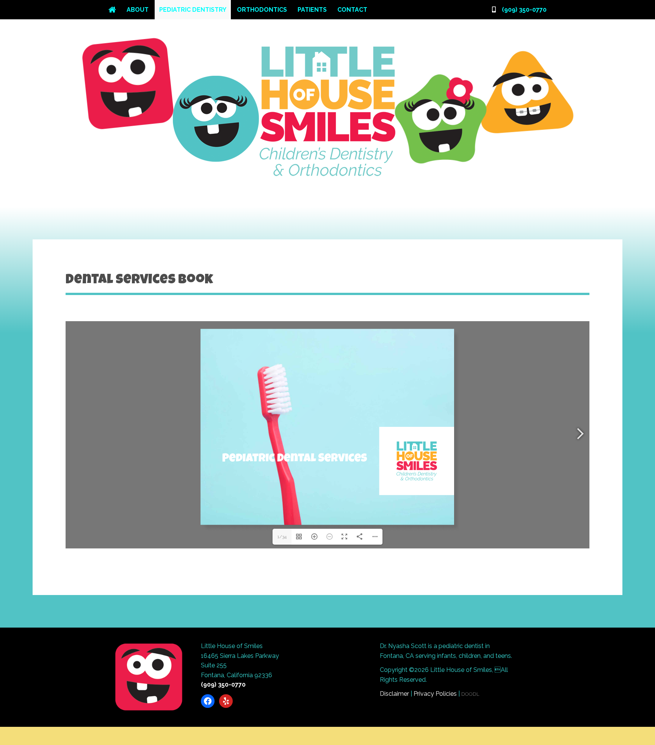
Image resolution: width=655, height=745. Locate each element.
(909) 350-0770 (524, 9)
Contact (352, 9)
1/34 (282, 536)
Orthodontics (262, 9)
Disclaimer (394, 693)
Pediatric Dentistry (192, 9)
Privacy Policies (435, 693)
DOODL (470, 694)
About (138, 9)
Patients (312, 9)
